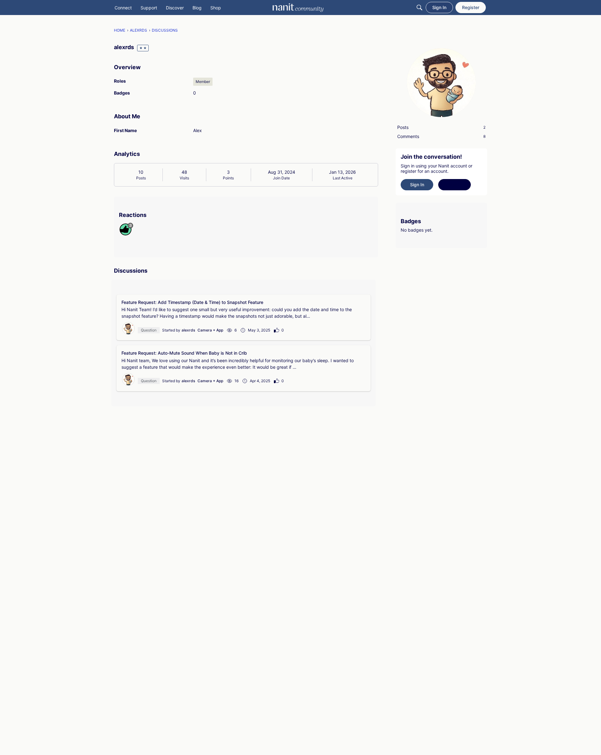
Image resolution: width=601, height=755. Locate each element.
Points (228, 178)
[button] (128, 328)
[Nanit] (298, 8)
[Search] (419, 7)
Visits (184, 178)
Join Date (281, 178)
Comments (441, 136)
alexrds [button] (188, 330)
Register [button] (454, 184)
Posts (141, 178)
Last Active (342, 178)
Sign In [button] (417, 184)
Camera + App (210, 330)
